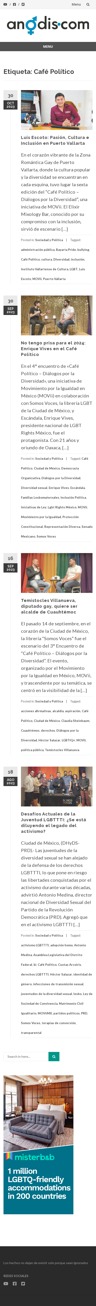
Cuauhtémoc (30, 730)
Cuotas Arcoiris (69, 964)
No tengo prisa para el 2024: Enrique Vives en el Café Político (53, 348)
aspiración (72, 711)
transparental (31, 1033)
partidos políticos (66, 1013)
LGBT (74, 269)
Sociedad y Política (49, 240)
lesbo (77, 994)
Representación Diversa (62, 527)
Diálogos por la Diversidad (60, 478)
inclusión (77, 259)
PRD (84, 1013)
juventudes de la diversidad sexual (46, 994)
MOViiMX (45, 1013)
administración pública (38, 250)
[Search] (53, 1056)
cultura (46, 259)
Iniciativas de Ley (33, 507)
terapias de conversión (59, 1023)
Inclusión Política (73, 497)
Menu (76, 4)
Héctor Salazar (49, 740)
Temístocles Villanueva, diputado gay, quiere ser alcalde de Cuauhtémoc (49, 606)
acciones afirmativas (36, 711)
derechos (48, 730)
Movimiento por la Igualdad (41, 517)
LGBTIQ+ (68, 740)
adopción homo (61, 945)
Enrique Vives (59, 488)
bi (35, 964)
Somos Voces (46, 536)
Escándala (77, 488)
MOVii (37, 279)
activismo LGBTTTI (35, 945)
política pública (32, 750)
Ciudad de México (47, 468)
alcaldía (58, 711)
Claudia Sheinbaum (75, 721)
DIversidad (61, 259)
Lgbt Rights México (62, 507)
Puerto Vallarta (54, 279)
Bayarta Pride (66, 250)
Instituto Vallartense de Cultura (44, 269)
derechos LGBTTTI (35, 974)
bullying (83, 250)
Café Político (30, 259)
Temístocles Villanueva (62, 750)
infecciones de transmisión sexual (58, 984)
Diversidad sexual (34, 488)
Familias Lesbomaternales (40, 497)
